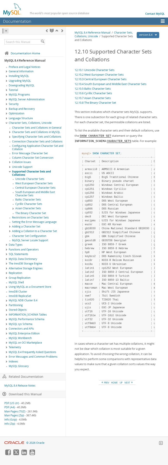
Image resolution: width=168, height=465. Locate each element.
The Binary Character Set (30, 213)
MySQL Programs (19, 94)
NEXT (127, 382)
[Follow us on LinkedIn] (24, 454)
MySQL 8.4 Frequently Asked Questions (32, 352)
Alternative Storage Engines (26, 268)
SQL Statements (18, 254)
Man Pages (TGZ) (14, 411)
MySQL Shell (16, 282)
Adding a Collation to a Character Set (34, 231)
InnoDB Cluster (18, 291)
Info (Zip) (9, 423)
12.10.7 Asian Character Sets (93, 98)
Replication (15, 273)
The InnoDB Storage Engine (25, 263)
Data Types (16, 245)
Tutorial (13, 90)
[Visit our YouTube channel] (32, 454)
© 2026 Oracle (35, 443)
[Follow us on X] (15, 454)
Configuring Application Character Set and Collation (37, 147)
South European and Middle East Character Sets (35, 193)
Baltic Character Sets (28, 199)
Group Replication (19, 278)
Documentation (17, 21)
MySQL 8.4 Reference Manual (92, 32)
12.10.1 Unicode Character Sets (94, 70)
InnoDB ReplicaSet (20, 296)
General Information (21, 71)
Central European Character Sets (35, 188)
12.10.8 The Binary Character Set (95, 103)
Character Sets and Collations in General (36, 128)
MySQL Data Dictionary (23, 259)
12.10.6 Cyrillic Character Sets (93, 93)
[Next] (62, 30)
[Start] (52, 30)
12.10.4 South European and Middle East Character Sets (110, 84)
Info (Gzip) (10, 419)
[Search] (42, 41)
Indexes (13, 361)
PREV (106, 382)
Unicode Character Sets (29, 179)
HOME (114, 382)
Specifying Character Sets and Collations (36, 136)
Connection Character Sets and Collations (37, 141)
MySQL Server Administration (27, 99)
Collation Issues (21, 162)
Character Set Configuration (29, 236)
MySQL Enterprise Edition (24, 333)
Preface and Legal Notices (24, 67)
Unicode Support (22, 167)
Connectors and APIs (21, 328)
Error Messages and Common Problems (33, 357)
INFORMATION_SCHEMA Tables (28, 314)
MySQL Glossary (19, 366)
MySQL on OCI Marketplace (25, 342)
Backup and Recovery (22, 109)
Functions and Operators (24, 249)
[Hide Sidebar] (5, 31)
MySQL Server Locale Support (30, 240)
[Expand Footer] (161, 443)
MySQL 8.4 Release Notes (19, 385)
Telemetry (15, 347)
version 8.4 (146, 34)
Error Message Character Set (30, 153)
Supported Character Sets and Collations (31, 173)
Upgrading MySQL (20, 81)
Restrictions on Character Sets (30, 217)
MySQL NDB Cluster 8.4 (23, 300)
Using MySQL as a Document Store (30, 287)
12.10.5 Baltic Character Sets (93, 89)
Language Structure (21, 118)
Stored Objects (18, 310)
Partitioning (16, 305)
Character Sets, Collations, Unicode (30, 123)
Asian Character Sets (28, 208)
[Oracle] (14, 443)
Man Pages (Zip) (14, 415)
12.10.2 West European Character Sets (99, 74)
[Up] (56, 30)
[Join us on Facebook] (7, 454)
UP (121, 382)
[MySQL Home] (12, 9)
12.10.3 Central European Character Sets (100, 79)
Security (14, 104)
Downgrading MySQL (21, 85)
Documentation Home (25, 53)
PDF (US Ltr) (11, 403)
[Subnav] (6, 72)
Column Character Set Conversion (32, 158)
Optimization (16, 113)
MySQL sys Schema (20, 324)
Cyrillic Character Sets (28, 204)
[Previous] (46, 30)
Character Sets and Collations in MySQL (36, 132)
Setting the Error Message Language (34, 222)
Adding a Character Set (26, 226)
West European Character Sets (34, 183)
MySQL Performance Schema (26, 319)
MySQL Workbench (20, 338)
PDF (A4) (9, 407)
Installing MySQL (19, 76)
